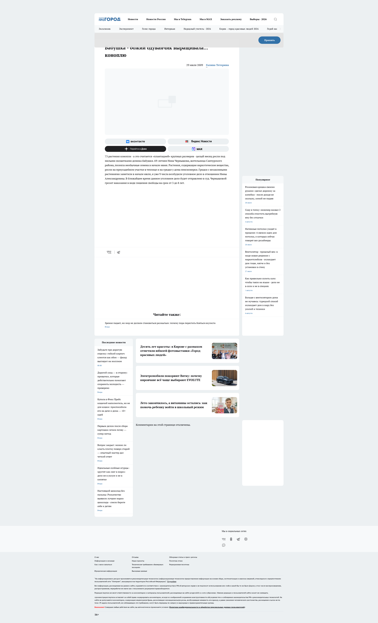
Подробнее (171, 581)
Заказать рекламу (231, 19)
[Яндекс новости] (198, 141)
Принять (269, 40)
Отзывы (135, 557)
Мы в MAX (206, 19)
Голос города (149, 28)
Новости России (156, 19)
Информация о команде (104, 561)
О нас (96, 557)
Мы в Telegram (182, 19)
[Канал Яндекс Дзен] (135, 149)
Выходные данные (139, 571)
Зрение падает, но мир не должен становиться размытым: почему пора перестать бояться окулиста (160, 325)
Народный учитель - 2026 (197, 28)
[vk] (109, 252)
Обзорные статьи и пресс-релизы (183, 557)
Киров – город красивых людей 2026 (239, 28)
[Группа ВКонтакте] (135, 141)
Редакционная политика (179, 564)
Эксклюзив (105, 28)
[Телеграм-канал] (238, 539)
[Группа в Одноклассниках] (231, 539)
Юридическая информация (105, 571)
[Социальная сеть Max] (198, 149)
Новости (133, 19)
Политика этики (176, 561)
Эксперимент (126, 28)
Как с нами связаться (103, 564)
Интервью (169, 28)
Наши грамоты (138, 561)
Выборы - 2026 (258, 19)
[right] (280, 29)
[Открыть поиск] (275, 19)
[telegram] (119, 252)
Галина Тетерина (217, 65)
